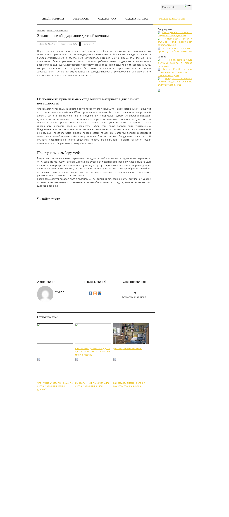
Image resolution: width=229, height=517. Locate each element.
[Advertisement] (94, 85)
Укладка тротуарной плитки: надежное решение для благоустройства (175, 81)
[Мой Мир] (99, 293)
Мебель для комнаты (57, 30)
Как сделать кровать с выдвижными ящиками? (175, 34)
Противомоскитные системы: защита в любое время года (175, 62)
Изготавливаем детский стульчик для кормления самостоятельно (175, 41)
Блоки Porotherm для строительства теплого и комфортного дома (175, 72)
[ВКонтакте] (90, 293)
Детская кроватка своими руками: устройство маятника (175, 49)
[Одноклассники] (95, 293)
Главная (41, 30)
